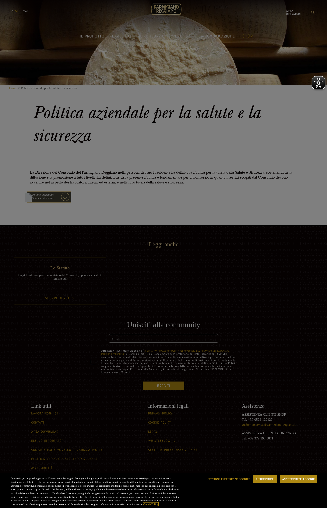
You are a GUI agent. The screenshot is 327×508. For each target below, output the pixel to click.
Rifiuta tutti (265, 479)
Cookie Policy (150, 504)
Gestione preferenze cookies (228, 479)
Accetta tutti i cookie (298, 479)
